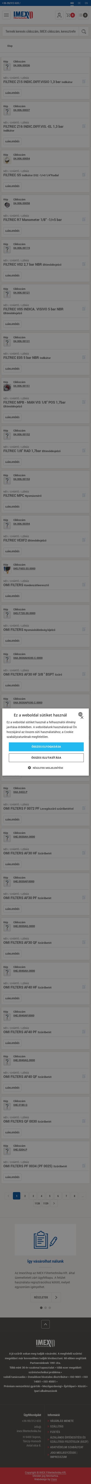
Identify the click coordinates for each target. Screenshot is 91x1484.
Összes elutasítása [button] (46, 757)
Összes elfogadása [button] (46, 747)
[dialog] (45, 742)
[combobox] (80, 714)
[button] (45, 767)
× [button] (81, 717)
